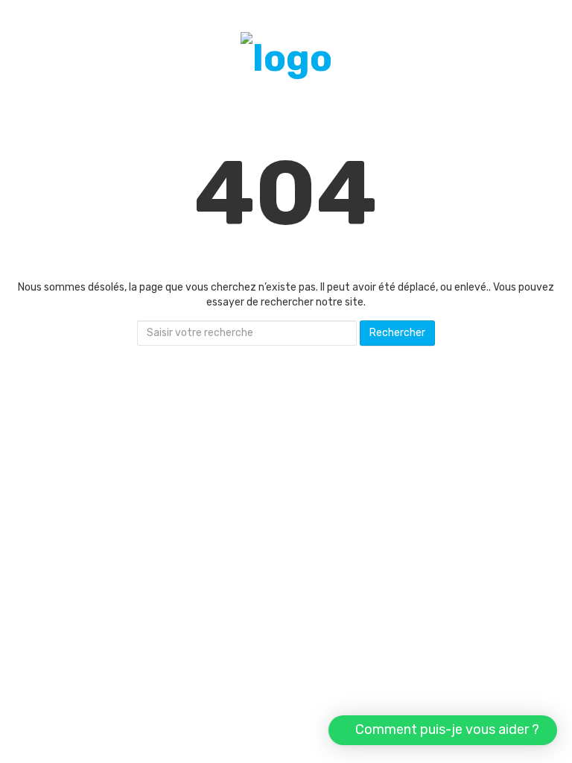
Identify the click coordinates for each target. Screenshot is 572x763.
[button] (442, 730)
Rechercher (397, 332)
